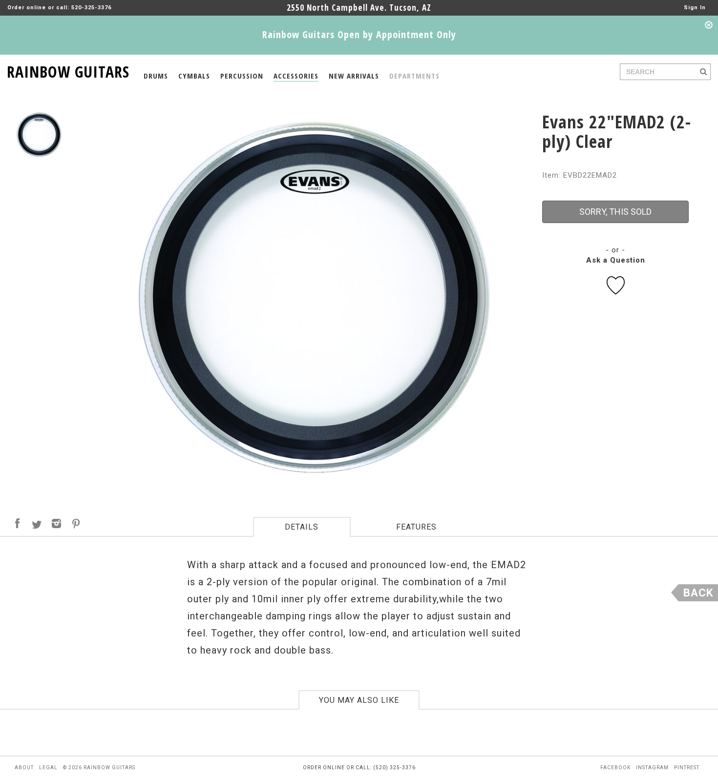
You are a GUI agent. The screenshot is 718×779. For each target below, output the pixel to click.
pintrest (686, 767)
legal (48, 767)
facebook (615, 767)
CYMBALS (194, 76)
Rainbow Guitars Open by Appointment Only (359, 34)
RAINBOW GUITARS (68, 70)
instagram (652, 767)
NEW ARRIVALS (354, 76)
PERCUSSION (241, 76)
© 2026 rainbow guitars (99, 767)
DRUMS (156, 76)
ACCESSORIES (296, 76)
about (24, 767)
